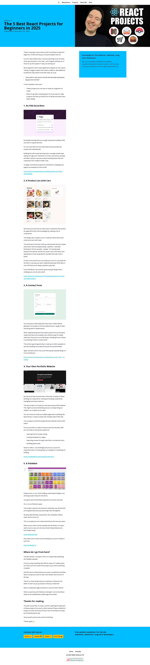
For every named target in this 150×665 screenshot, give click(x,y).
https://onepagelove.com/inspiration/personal (39, 457)
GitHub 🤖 (28, 636)
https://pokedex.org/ (30, 534)
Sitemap (78, 651)
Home (71, 651)
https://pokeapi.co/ (30, 545)
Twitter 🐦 (48, 636)
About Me (83, 2)
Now (90, 2)
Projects (75, 2)
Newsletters (66, 2)
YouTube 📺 (58, 636)
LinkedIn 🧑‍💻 (38, 636)
